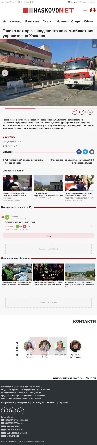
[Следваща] (92, 73)
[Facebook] (4, 410)
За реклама (63, 403)
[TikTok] (20, 410)
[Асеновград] (12, 429)
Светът (48, 21)
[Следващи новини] (91, 188)
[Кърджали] (12, 423)
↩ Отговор (9, 226)
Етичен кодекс (38, 403)
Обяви (88, 21)
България (32, 21)
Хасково (15, 21)
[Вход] (93, 10)
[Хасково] (48, 10)
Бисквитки (51, 403)
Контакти (84, 321)
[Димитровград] (14, 420)
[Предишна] (5, 73)
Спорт (75, 21)
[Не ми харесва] (90, 112)
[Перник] (10, 436)
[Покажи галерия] (94, 46)
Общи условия (23, 403)
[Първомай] (11, 426)
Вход (85, 10)
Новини (62, 21)
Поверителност (7, 403)
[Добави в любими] (75, 112)
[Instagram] (12, 410)
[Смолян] (14, 433)
